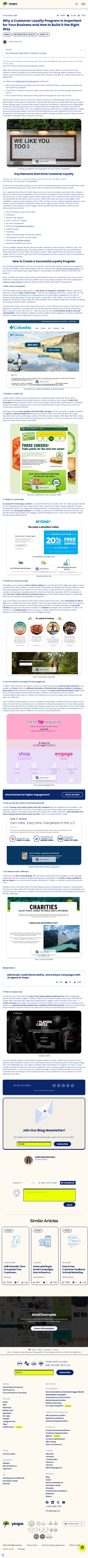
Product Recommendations (58, 1430)
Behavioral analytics (55, 1418)
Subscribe (62, 1144)
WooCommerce (10, 1466)
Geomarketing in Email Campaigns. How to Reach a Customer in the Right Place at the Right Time (43, 1269)
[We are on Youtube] (63, 1502)
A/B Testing (51, 1442)
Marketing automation (56, 1400)
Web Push (7, 1407)
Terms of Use (8, 1549)
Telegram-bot (9, 1421)
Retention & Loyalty (25, 34)
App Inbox (7, 1413)
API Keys (6, 1483)
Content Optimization (55, 1439)
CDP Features (9, 1390)
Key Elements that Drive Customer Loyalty (26, 53)
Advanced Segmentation (57, 1421)
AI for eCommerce (54, 1444)
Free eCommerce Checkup (14, 1393)
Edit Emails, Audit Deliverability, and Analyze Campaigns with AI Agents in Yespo (43, 976)
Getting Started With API (13, 1478)
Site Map (21, 1549)
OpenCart (7, 1469)
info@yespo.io (53, 1510)
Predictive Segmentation (57, 1433)
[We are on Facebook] (47, 1502)
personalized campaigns (25, 226)
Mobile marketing (53, 1403)
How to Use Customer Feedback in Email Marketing (73, 1269)
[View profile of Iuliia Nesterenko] (5, 42)
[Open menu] (83, 4)
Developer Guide (10, 1481)
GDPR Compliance (76, 1545)
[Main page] (10, 4)
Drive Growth (72, 794)
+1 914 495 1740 (53, 1506)
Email (7, 34)
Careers (49, 1465)
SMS (4, 1405)
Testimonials (51, 1459)
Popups (6, 1419)
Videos (49, 1496)
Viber (5, 1424)
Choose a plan (9, 1454)
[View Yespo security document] (41, 1363)
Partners (50, 1462)
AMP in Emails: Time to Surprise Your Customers (14, 1269)
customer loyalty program (12, 282)
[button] (82, 1547)
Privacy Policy (32, 1545)
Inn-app (6, 1416)
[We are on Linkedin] (52, 1502)
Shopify (6, 1463)
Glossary (50, 1488)
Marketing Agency (54, 1468)
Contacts (50, 1456)
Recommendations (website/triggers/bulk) (65, 1392)
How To (44, 34)
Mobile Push (8, 1410)
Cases (48, 1480)
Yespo (34, 1350)
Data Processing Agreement (53, 1545)
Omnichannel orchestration (58, 1397)
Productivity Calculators (56, 1491)
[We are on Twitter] (58, 1502)
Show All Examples (44, 1328)
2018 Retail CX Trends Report (27, 81)
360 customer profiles (55, 1415)
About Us (50, 1454)
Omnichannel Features (13, 1387)
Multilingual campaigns (56, 1395)
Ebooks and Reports (54, 1482)
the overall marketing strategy (68, 268)
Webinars (50, 1493)
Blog (39, 1350)
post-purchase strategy (21, 240)
